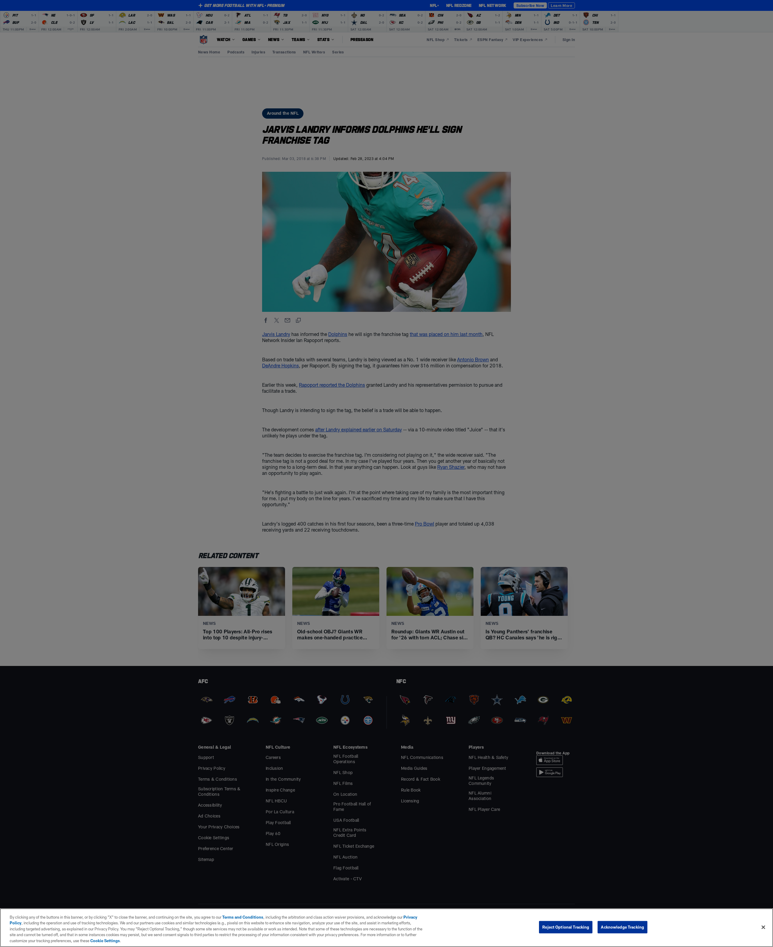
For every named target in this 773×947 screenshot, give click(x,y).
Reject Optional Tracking (565, 927)
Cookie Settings (105, 940)
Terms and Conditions (242, 917)
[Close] (763, 927)
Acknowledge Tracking (622, 927)
